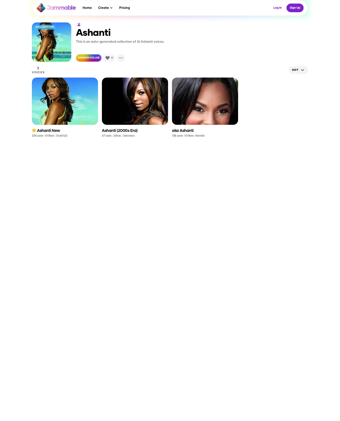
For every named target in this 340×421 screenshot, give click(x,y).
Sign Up (295, 7)
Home (87, 7)
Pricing (124, 7)
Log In (277, 7)
